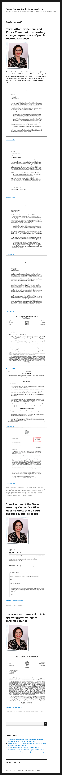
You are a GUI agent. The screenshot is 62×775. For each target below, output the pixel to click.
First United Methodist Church (33, 490)
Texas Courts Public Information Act (26, 9)
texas (33, 493)
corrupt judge (32, 487)
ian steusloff (17, 604)
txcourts (19, 495)
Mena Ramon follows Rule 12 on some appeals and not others (26, 749)
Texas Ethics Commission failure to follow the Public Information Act (25, 617)
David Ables (15, 489)
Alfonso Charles (17, 487)
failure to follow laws (21, 490)
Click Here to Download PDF (14, 600)
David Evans (21, 489)
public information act (26, 493)
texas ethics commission (33, 711)
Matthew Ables (9, 493)
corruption (8, 489)
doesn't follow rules (11, 490)
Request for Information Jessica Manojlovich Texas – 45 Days (26, 752)
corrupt (26, 487)
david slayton (28, 489)
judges (12, 492)
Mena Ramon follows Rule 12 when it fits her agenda (23, 747)
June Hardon (18, 492)
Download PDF (10, 140)
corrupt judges (39, 487)
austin (22, 487)
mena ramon (17, 493)
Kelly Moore (24, 492)
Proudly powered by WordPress (32, 770)
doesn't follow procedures (38, 489)
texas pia (15, 495)
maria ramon (39, 492)
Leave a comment (27, 495)
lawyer (33, 492)
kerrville (30, 492)
